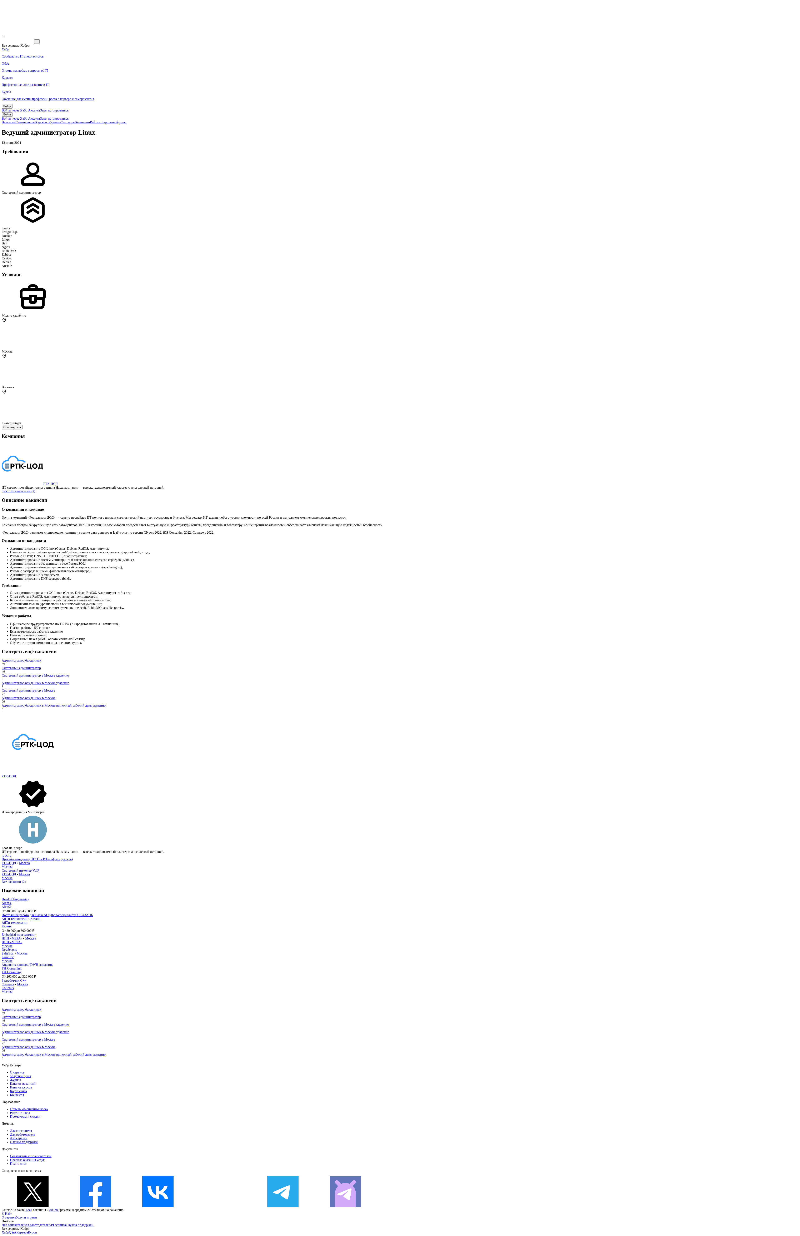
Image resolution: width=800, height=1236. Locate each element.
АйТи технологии (15, 919)
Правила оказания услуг (27, 1160)
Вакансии (9, 122)
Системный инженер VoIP (20, 870)
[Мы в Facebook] (95, 1206)
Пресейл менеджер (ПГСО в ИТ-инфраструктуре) (37, 859)
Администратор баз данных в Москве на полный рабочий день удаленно (54, 705)
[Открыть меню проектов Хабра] (3, 36)
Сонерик (8, 984)
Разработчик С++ (14, 980)
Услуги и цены (20, 1076)
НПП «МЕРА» (12, 938)
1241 (28, 1210)
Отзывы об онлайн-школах (29, 1109)
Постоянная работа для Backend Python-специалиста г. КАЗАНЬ (47, 915)
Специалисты (25, 122)
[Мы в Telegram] (283, 1206)
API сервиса (18, 1138)
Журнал (120, 122)
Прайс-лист (18, 1163)
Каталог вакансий (23, 1083)
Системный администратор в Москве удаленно (35, 675)
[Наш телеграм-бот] (345, 1206)
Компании (82, 122)
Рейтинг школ (20, 1113)
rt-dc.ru (6, 491)
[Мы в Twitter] (33, 1206)
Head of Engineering (15, 899)
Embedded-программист (19, 934)
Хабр (5, 1232)
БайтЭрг (8, 953)
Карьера (22, 1232)
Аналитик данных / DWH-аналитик (27, 964)
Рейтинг (96, 122)
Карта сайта (18, 1091)
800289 (54, 1210)
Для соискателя (21, 1130)
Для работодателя (22, 1134)
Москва (24, 863)
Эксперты (68, 122)
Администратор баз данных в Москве (28, 698)
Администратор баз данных (21, 660)
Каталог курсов (21, 1087)
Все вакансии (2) (23, 491)
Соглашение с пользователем (30, 1156)
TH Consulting (11, 968)
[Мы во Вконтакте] (158, 1206)
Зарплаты (108, 122)
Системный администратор (21, 668)
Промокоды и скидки (25, 1116)
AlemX (6, 903)
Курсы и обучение (48, 122)
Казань (35, 919)
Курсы (32, 1232)
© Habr (7, 1213)
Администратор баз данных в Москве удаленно (35, 683)
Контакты (17, 1095)
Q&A (12, 1232)
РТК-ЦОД (50, 483)
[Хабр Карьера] (18, 41)
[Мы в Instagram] (220, 1206)
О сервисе (17, 1072)
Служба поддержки (24, 1142)
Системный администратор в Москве (28, 690)
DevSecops (9, 949)
